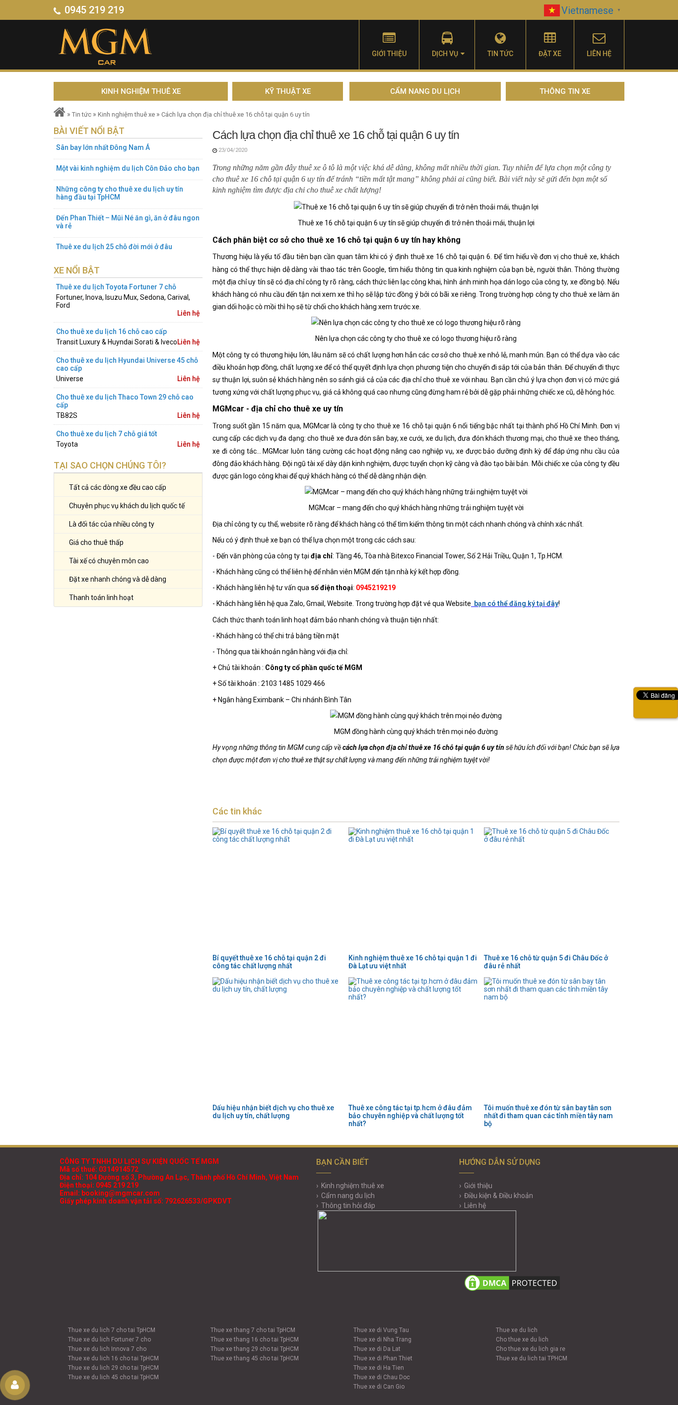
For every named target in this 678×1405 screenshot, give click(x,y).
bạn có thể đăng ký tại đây (515, 603)
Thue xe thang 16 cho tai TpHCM (254, 1339)
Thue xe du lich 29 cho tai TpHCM (113, 1367)
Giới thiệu (389, 54)
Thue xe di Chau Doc (381, 1377)
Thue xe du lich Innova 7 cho (107, 1348)
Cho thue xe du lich (522, 1339)
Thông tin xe (565, 91)
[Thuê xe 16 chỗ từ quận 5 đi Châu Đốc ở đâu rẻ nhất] (549, 889)
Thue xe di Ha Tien (378, 1367)
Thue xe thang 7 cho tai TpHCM (252, 1330)
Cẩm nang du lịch (425, 91)
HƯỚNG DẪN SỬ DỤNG (500, 1162)
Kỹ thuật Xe (288, 91)
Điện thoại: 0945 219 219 (99, 1185)
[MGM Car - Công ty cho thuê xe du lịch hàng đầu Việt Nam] (117, 47)
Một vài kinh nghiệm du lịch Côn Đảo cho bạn (128, 168)
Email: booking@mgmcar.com (110, 1193)
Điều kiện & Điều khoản (498, 1196)
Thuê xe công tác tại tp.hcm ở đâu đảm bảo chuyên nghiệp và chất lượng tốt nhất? (410, 1116)
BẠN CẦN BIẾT (342, 1162)
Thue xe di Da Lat (377, 1348)
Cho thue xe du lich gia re (530, 1348)
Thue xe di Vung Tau (381, 1330)
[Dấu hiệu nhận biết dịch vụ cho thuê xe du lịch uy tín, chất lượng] (277, 1039)
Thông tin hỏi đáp (348, 1205)
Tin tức (500, 54)
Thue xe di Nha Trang (382, 1339)
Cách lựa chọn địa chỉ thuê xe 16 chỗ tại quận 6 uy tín (235, 114)
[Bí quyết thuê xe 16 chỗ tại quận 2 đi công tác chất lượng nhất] (277, 889)
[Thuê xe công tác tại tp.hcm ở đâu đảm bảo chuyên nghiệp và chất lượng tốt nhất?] (413, 1039)
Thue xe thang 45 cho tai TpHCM (254, 1358)
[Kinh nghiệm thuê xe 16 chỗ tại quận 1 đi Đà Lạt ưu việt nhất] (413, 889)
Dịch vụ (445, 54)
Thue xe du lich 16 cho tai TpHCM (113, 1358)
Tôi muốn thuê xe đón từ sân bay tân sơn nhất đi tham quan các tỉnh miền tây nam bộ (548, 1116)
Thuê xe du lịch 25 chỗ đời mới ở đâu (114, 247)
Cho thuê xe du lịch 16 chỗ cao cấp (111, 331)
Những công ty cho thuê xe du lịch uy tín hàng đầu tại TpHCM (119, 193)
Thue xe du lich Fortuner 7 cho (109, 1339)
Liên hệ (599, 54)
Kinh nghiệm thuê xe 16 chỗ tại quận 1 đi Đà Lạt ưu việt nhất (412, 962)
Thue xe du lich (517, 1330)
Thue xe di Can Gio (379, 1386)
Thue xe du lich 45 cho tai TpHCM (113, 1377)
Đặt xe (550, 54)
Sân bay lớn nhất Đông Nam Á (103, 147)
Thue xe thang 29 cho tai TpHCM (254, 1348)
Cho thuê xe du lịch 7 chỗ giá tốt (106, 434)
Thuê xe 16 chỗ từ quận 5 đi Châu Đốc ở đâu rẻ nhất (546, 962)
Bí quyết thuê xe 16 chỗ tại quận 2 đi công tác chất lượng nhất (269, 962)
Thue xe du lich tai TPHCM (531, 1358)
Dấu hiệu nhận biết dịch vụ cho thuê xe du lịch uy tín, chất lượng (273, 1112)
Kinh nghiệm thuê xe (141, 91)
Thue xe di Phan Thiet (382, 1358)
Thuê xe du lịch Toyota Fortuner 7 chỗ (116, 287)
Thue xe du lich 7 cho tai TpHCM (111, 1330)
